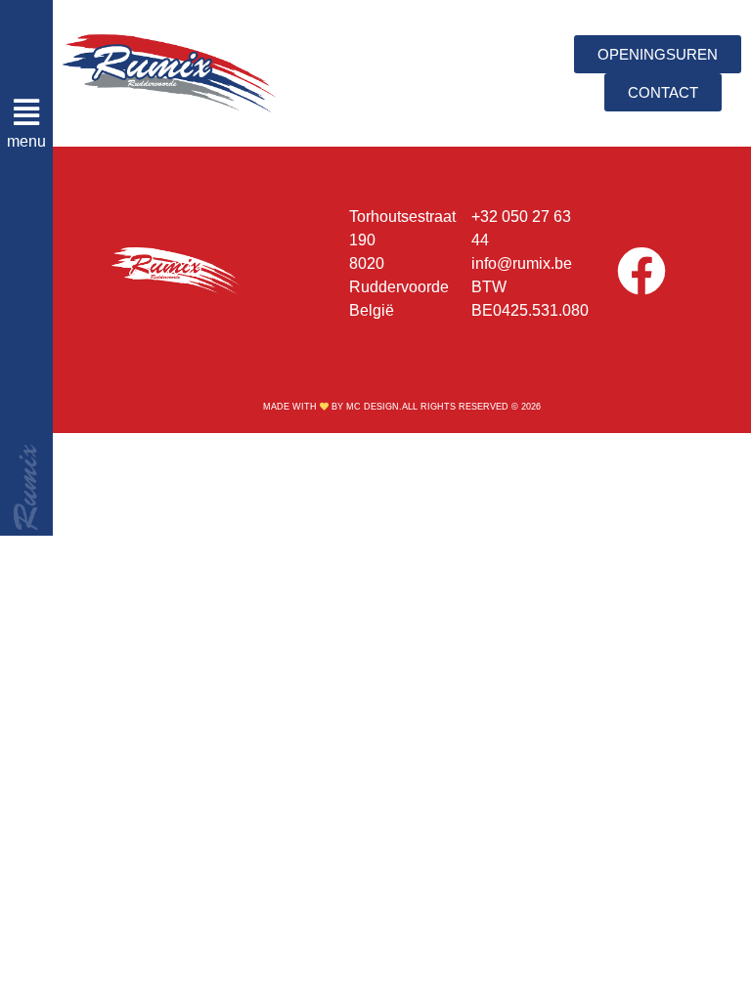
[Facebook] (641, 271)
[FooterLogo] (175, 270)
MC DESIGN (372, 407)
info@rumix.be (521, 263)
